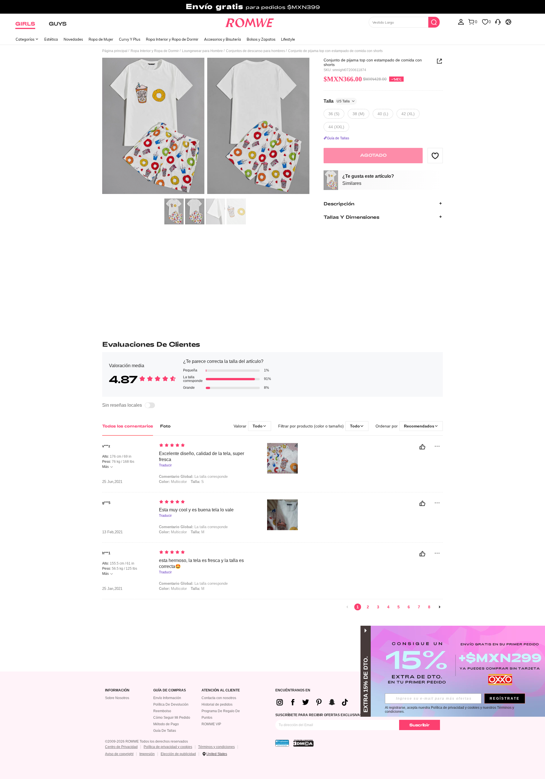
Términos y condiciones (216, 747)
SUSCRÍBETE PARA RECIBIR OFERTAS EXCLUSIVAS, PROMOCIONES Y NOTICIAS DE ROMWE (352, 715)
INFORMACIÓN (117, 690)
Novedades (73, 39)
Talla (337, 100)
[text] (207, 446)
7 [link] (419, 607)
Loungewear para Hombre (202, 51)
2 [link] (368, 607)
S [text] (197, 481)
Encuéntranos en (292, 690)
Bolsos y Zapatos (261, 39)
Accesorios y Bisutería (222, 39)
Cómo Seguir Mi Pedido (171, 718)
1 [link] (358, 607)
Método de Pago (166, 724)
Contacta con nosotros (219, 698)
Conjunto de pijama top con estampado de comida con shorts (373, 62)
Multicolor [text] (173, 481)
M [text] (197, 532)
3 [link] (378, 607)
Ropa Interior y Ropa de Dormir (172, 39)
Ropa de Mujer (101, 39)
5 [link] (398, 607)
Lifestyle (288, 39)
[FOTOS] (205, 127)
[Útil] (422, 446)
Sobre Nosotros (117, 698)
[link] (272, 7)
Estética (51, 39)
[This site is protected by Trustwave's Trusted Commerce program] (282, 743)
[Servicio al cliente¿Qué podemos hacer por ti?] (497, 21)
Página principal (114, 51)
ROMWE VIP (211, 724)
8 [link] (429, 607)
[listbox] (461, 22)
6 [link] (409, 607)
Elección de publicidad (178, 754)
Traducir (165, 465)
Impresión (147, 754)
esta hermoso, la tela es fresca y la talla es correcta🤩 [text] (201, 563)
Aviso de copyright (119, 754)
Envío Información (167, 698)
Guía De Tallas (164, 731)
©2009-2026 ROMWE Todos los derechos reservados (146, 741)
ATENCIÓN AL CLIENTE (221, 690)
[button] (435, 155)
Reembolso (162, 711)
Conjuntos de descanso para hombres (255, 51)
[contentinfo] (314, 702)
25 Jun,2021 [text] (112, 482)
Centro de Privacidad (121, 747)
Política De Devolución (170, 704)
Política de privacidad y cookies (168, 747)
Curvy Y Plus (129, 39)
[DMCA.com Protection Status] (303, 743)
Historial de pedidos (217, 704)
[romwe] (249, 22)
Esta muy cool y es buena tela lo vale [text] (196, 509)
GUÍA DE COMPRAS (169, 690)
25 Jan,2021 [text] (112, 589)
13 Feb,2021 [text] (112, 532)
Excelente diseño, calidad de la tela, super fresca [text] (201, 456)
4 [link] (388, 607)
